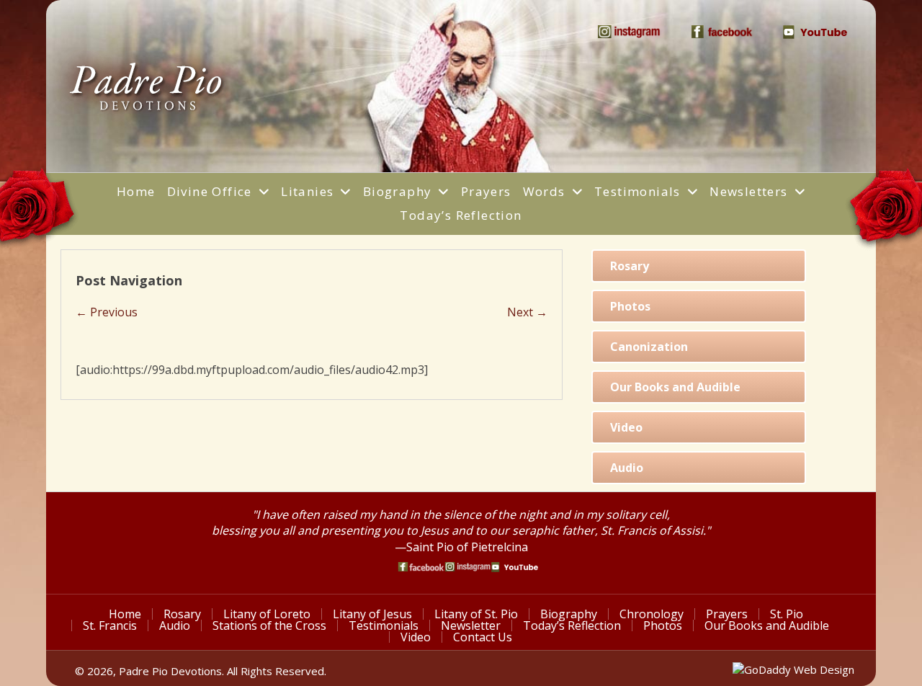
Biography (568, 614)
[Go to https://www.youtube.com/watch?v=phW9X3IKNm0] (514, 567)
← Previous (107, 312)
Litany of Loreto (266, 614)
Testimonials (384, 625)
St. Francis (110, 625)
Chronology (651, 614)
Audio (174, 625)
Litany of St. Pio (476, 614)
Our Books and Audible (766, 625)
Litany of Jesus (372, 614)
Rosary (182, 614)
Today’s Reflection (572, 625)
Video (415, 637)
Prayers (727, 614)
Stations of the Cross (269, 625)
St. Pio (786, 614)
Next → (527, 312)
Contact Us (482, 637)
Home (125, 614)
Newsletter (471, 625)
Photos (662, 625)
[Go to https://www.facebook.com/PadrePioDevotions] (421, 566)
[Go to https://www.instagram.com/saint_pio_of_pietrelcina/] (467, 566)
